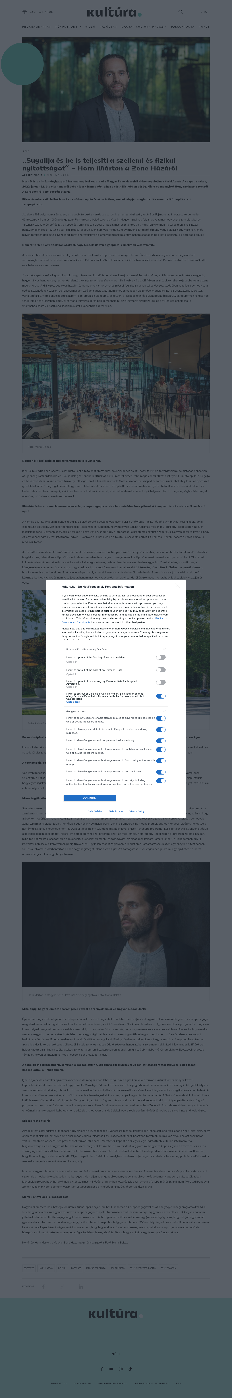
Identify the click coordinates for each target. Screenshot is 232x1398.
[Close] (178, 587)
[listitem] (116, 649)
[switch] (161, 657)
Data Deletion (95, 811)
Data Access (116, 811)
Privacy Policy (136, 811)
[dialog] (116, 699)
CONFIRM (90, 798)
